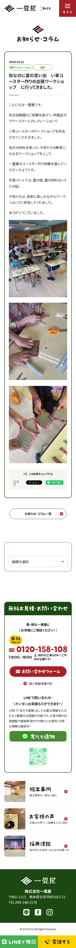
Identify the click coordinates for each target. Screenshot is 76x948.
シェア (16, 483)
